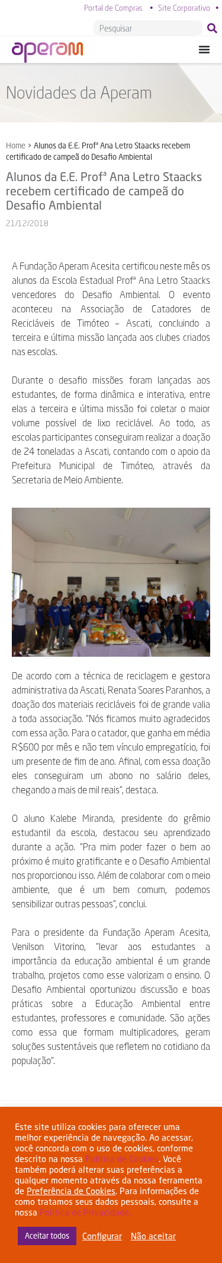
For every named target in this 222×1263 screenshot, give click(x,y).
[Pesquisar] (214, 28)
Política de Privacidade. (85, 1212)
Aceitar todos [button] (47, 1235)
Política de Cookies (122, 1159)
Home (15, 145)
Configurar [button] (102, 1236)
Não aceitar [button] (153, 1236)
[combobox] (148, 28)
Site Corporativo (184, 7)
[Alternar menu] (204, 49)
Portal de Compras (113, 7)
